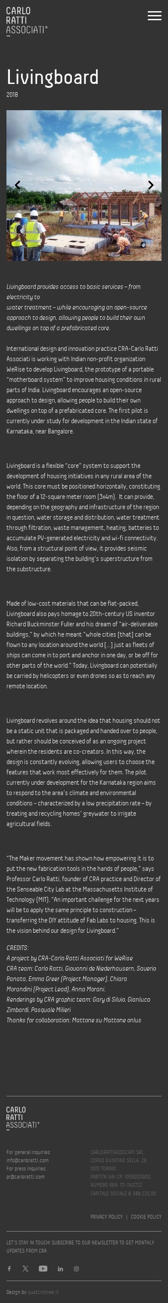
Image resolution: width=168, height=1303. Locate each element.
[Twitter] (25, 1269)
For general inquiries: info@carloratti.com (28, 1156)
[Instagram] (76, 1269)
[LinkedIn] (60, 1269)
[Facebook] (9, 1269)
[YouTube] (43, 1269)
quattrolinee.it (43, 1292)
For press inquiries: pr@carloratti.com (26, 1172)
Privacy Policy (106, 1216)
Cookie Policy (146, 1216)
